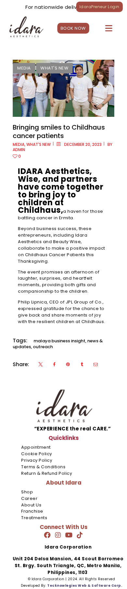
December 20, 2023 (83, 144)
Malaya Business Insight (59, 341)
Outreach (43, 347)
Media (24, 68)
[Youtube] (69, 535)
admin (19, 149)
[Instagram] (58, 535)
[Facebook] (47, 535)
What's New (54, 68)
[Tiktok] (80, 535)
